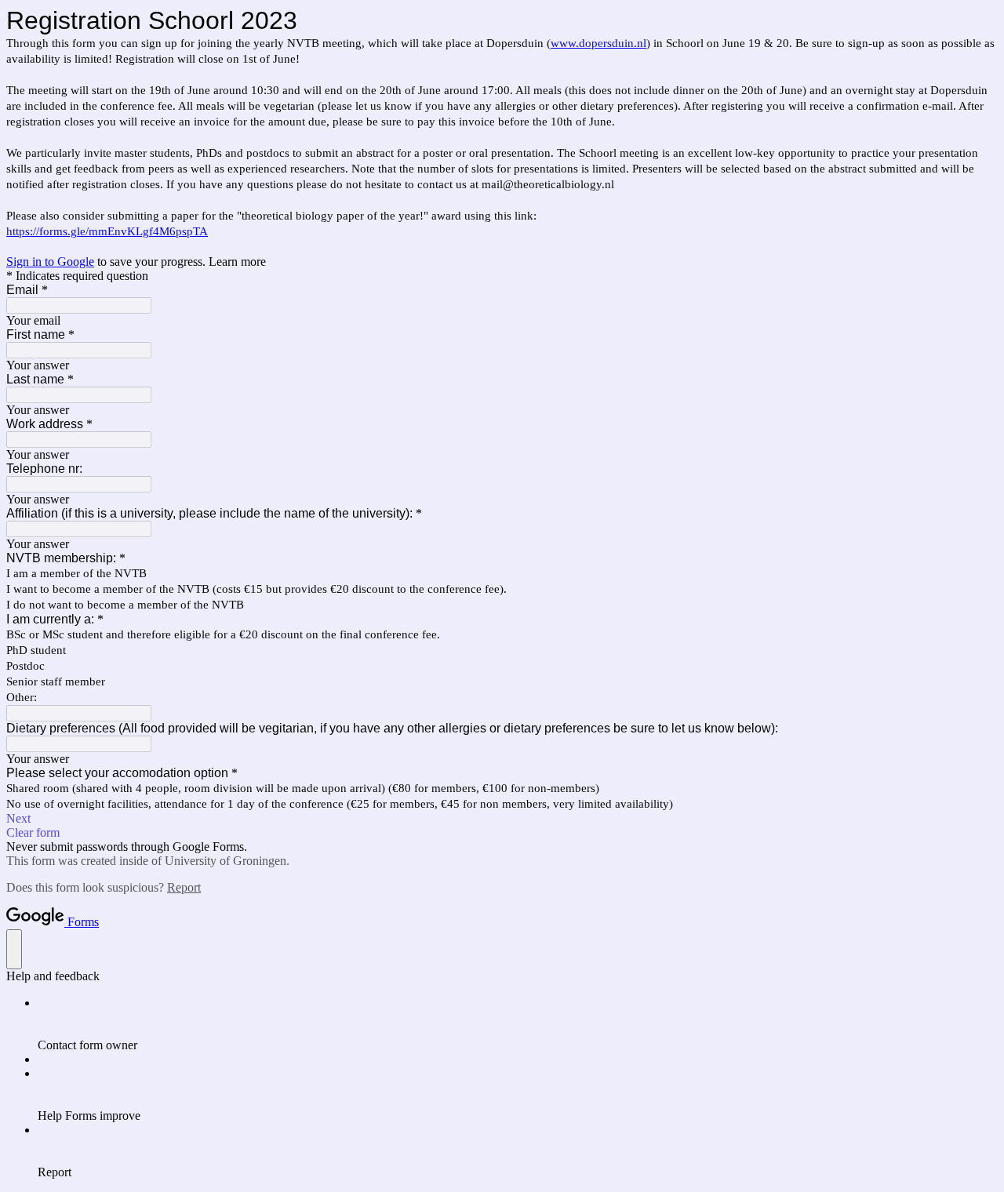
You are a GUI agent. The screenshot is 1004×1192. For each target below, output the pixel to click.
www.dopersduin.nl (598, 43)
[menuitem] (518, 1024)
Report (184, 887)
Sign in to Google (50, 261)
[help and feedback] (14, 949)
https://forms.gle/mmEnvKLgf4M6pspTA (107, 231)
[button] (502, 819)
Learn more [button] (237, 261)
